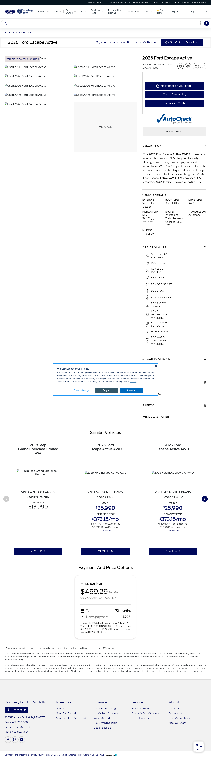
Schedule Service (141, 708)
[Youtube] (21, 739)
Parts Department (141, 718)
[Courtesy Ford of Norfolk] (19, 11)
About (174, 702)
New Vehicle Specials (106, 713)
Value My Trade (102, 718)
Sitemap (63, 755)
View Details (38, 551)
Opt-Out (100, 755)
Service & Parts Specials (145, 713)
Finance (100, 702)
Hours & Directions (179, 718)
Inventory (64, 702)
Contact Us (18, 710)
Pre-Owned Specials (105, 723)
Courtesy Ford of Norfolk (17, 755)
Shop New (62, 708)
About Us (174, 708)
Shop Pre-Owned (66, 713)
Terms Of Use (51, 755)
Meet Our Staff (177, 723)
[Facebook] (8, 739)
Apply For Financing (105, 708)
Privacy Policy (36, 755)
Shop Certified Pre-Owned (71, 718)
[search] (207, 12)
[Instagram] (15, 739)
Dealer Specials (102, 727)
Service (137, 702)
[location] (176, 2)
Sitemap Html (75, 755)
